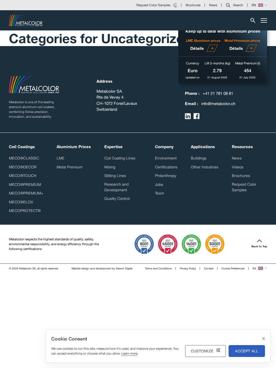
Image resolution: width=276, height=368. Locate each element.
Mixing (109, 167)
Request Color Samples (244, 187)
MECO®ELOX (21, 202)
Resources (242, 146)
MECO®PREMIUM (25, 184)
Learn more (129, 353)
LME (60, 158)
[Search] (253, 20)
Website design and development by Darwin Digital (101, 268)
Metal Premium (69, 167)
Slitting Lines (115, 175)
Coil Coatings (22, 146)
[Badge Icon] (144, 244)
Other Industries (204, 167)
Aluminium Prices (74, 146)
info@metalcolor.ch (218, 103)
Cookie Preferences (233, 268)
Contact (208, 268)
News (237, 158)
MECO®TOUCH (22, 175)
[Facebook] (196, 116)
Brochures (241, 175)
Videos (237, 167)
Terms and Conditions (158, 268)
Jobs (159, 184)
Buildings (198, 158)
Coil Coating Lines (119, 158)
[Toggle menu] (264, 20)
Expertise (113, 146)
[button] (234, 5)
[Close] (263, 338)
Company (164, 146)
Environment (166, 158)
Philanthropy (165, 175)
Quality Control (117, 198)
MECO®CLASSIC (24, 158)
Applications (203, 146)
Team (159, 193)
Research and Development (116, 187)
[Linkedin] (188, 116)
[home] (34, 84)
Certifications (166, 167)
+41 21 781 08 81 (218, 93)
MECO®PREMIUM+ (26, 193)
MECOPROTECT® (25, 211)
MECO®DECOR (23, 167)
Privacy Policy (188, 268)
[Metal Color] (26, 20)
